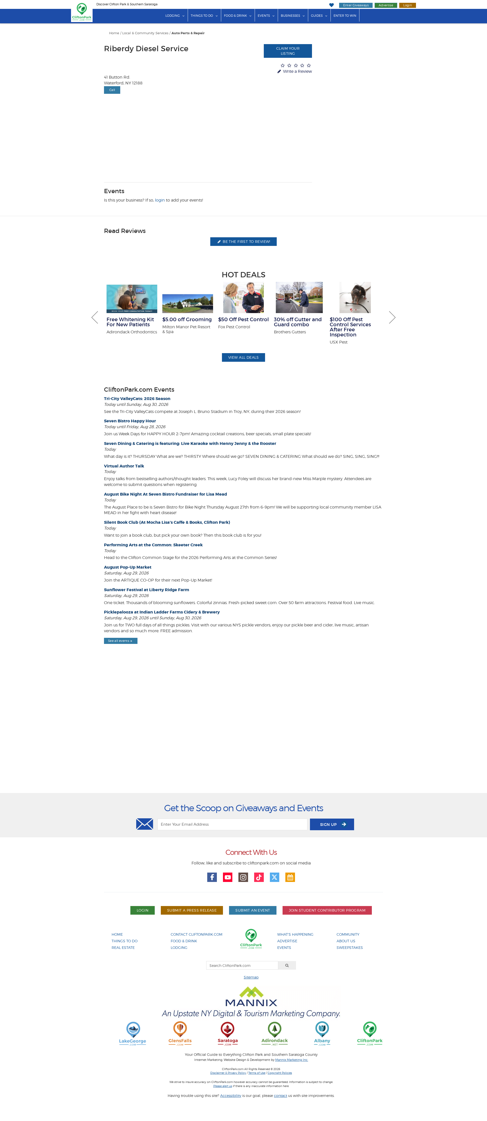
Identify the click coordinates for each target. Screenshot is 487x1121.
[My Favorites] (331, 5)
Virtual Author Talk (124, 466)
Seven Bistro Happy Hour (130, 421)
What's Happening (295, 934)
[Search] (287, 965)
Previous (94, 317)
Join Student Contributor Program (327, 910)
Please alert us (222, 1086)
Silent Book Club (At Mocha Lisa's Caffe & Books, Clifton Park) (167, 522)
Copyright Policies (280, 1073)
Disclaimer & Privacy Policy (228, 1073)
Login (407, 5)
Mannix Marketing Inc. (291, 1060)
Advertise (386, 5)
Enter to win (345, 15)
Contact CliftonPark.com (196, 934)
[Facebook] (212, 877)
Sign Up (329, 824)
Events (264, 15)
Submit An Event (252, 910)
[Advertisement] (243, 731)
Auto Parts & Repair (188, 33)
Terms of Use (256, 1073)
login (160, 200)
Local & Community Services (145, 33)
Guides (317, 15)
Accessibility (230, 1095)
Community (348, 934)
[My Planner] (290, 877)
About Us (346, 941)
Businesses (290, 15)
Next (392, 317)
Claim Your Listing (288, 51)
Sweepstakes (350, 947)
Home (114, 33)
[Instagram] (243, 877)
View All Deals (243, 357)
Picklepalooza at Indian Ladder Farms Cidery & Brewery (162, 612)
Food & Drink (235, 15)
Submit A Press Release (192, 910)
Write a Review (297, 71)
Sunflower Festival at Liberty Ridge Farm (146, 589)
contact (280, 1095)
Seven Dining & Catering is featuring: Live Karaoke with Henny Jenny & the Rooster (190, 443)
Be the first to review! (246, 241)
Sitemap (251, 977)
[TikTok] (259, 877)
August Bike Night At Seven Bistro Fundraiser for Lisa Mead (165, 494)
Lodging (172, 15)
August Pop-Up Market (127, 567)
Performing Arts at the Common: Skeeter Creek (153, 545)
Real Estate (123, 947)
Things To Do (124, 941)
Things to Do (202, 15)
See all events (118, 641)
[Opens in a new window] (133, 1033)
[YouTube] (228, 877)
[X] (275, 877)
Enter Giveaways (356, 5)
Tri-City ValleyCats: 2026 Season (137, 398)
